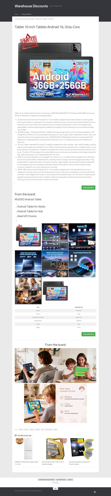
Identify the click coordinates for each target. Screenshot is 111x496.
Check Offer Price (88, 187)
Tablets (51, 19)
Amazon (20, 429)
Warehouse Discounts (31, 6)
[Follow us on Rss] (95, 492)
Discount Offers (26, 14)
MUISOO (32, 429)
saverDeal (37, 429)
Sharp (42, 429)
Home (16, 14)
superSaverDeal (48, 429)
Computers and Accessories (24, 19)
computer (26, 429)
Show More (55, 482)
